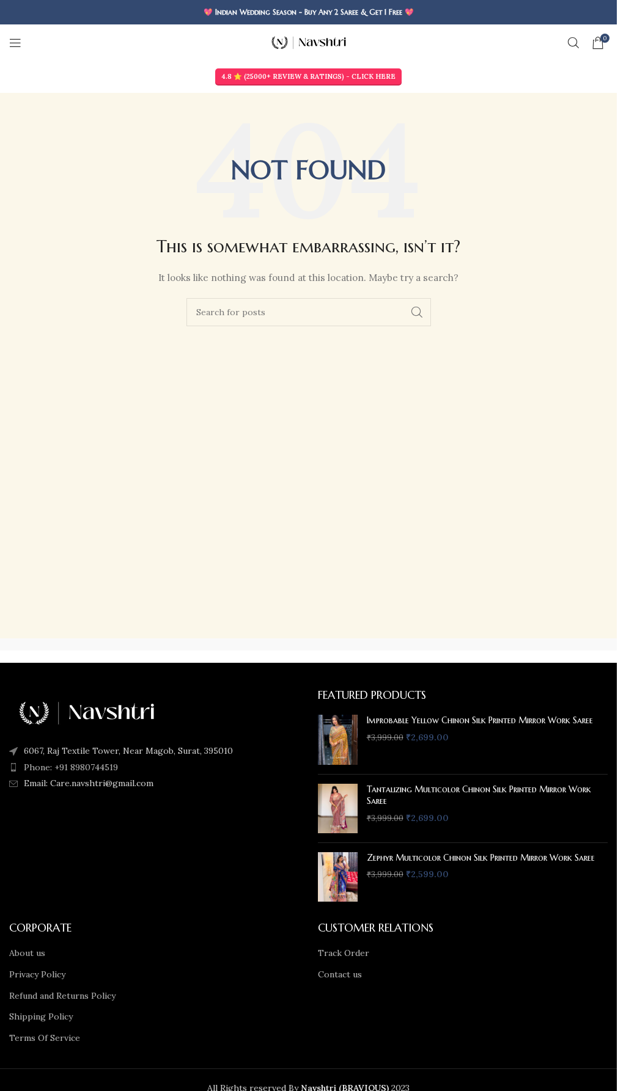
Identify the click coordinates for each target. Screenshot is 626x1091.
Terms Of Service (44, 1037)
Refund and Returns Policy (62, 995)
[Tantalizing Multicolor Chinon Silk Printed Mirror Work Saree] (338, 808)
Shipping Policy (41, 1016)
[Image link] (86, 712)
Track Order (343, 952)
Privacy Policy (37, 974)
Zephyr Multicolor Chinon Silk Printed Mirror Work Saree (481, 857)
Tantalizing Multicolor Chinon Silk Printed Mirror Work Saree (479, 795)
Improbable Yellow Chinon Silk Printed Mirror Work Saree (480, 720)
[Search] (573, 43)
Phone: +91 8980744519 (71, 767)
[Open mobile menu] (15, 43)
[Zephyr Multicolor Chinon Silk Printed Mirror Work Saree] (338, 877)
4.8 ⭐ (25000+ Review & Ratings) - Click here (308, 76)
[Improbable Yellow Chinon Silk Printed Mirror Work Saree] (338, 739)
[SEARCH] (417, 312)
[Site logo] (308, 42)
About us (27, 952)
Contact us (340, 974)
